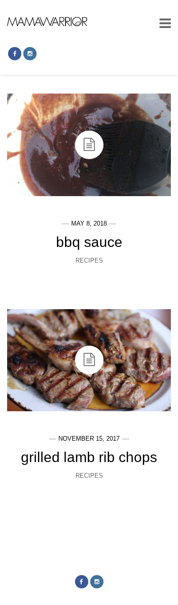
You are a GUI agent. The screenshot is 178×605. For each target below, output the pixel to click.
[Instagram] (30, 53)
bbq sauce (89, 242)
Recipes (89, 260)
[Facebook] (14, 53)
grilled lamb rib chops (89, 457)
